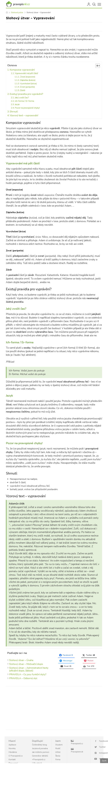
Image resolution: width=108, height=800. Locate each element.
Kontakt (12, 759)
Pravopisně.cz (77, 743)
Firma (57, 759)
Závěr (22, 90)
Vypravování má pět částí (26, 73)
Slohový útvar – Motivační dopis (26, 664)
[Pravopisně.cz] (18, 4)
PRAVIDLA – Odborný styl (23, 678)
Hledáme (13, 752)
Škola (57, 756)
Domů (7, 12)
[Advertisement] (54, 707)
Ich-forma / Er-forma (24, 101)
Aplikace (12, 744)
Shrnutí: (14, 111)
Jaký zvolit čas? (22, 97)
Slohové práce (17, 12)
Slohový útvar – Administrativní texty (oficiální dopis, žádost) (28, 669)
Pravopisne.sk (77, 751)
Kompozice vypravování (22, 69)
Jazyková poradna (40, 748)
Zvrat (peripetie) (27, 86)
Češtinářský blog (39, 744)
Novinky (12, 748)
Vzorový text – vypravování (24, 115)
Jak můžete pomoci (40, 752)
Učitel (57, 752)
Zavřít (104, 761)
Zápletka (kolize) (27, 80)
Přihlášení (89, 4)
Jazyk (17, 104)
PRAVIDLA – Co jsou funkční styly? (27, 674)
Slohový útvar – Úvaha (21, 660)
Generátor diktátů (40, 756)
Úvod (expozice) (27, 76)
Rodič (57, 748)
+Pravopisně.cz (38, 759)
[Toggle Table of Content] (96, 65)
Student (59, 744)
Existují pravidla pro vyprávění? (26, 94)
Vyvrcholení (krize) (28, 83)
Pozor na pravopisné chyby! (27, 107)
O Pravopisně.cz (16, 756)
